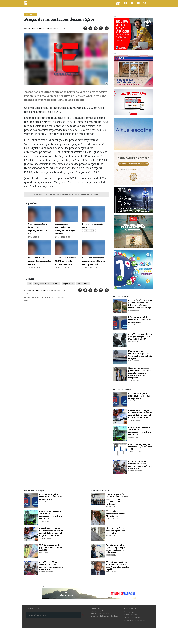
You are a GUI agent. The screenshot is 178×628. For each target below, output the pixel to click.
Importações (68, 283)
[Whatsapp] (96, 28)
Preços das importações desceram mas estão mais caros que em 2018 (93, 261)
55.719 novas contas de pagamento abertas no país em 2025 (51, 547)
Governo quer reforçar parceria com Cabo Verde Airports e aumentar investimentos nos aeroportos (139, 373)
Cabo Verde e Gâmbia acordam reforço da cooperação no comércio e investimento (140, 465)
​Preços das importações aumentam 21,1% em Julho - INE (140, 446)
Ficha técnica (129, 612)
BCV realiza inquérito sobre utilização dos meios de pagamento (140, 319)
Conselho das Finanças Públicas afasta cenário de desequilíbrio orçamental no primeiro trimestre (140, 414)
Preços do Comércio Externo (47, 283)
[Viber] (96, 290)
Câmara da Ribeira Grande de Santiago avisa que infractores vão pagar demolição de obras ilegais (140, 304)
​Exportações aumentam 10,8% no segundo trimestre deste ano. (65, 261)
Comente (76, 194)
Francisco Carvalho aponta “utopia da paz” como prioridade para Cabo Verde (116, 549)
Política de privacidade (133, 617)
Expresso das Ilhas (38, 28)
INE (29, 283)
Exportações (82, 283)
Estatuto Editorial (130, 615)
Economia (28, 14)
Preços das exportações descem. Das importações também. (39, 261)
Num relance (130, 608)
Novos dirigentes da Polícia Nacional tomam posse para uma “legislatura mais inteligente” (117, 499)
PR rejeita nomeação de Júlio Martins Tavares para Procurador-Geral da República (117, 566)
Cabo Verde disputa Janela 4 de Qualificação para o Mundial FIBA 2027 (140, 336)
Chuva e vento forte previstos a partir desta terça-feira (116, 530)
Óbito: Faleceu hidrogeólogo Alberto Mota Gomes (115, 513)
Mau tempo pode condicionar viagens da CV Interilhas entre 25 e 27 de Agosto (140, 355)
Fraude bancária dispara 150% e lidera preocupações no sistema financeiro (139, 431)
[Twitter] (90, 28)
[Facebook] (85, 28)
